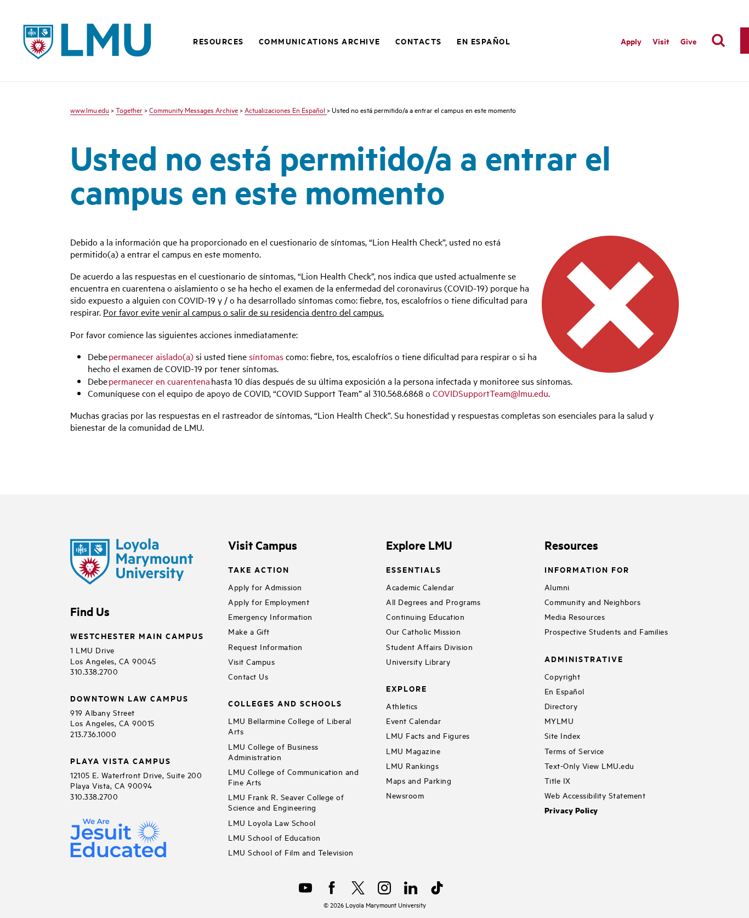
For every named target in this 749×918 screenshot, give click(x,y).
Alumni (557, 586)
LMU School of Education (274, 837)
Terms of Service (574, 750)
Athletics (402, 705)
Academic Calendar (420, 586)
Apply (631, 41)
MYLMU (559, 720)
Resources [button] (218, 41)
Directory (561, 705)
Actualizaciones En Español (286, 110)
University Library (418, 661)
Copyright (562, 676)
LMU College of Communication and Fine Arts (293, 776)
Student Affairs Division (429, 646)
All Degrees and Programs (433, 601)
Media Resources (574, 616)
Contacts (418, 41)
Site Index (562, 735)
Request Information (265, 646)
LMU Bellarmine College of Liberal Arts (289, 725)
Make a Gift (249, 631)
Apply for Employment (268, 601)
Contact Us (248, 676)
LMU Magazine (413, 750)
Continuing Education (425, 616)
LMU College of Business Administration (273, 751)
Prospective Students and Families (606, 631)
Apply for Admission (265, 586)
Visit (660, 41)
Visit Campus (251, 661)
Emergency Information (270, 616)
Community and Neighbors (592, 601)
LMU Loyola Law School (272, 822)
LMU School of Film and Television (291, 852)
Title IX (557, 780)
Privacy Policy (571, 810)
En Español (483, 41)
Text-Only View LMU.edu (589, 765)
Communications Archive (320, 41)
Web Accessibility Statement (595, 795)
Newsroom (405, 795)
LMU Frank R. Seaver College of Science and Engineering (286, 801)
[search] (718, 40)
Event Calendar (413, 720)
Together (129, 110)
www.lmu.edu (89, 110)
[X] (358, 888)
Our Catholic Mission (423, 631)
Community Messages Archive (193, 110)
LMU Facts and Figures (428, 735)
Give (688, 41)
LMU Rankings (412, 765)
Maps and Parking (418, 780)
